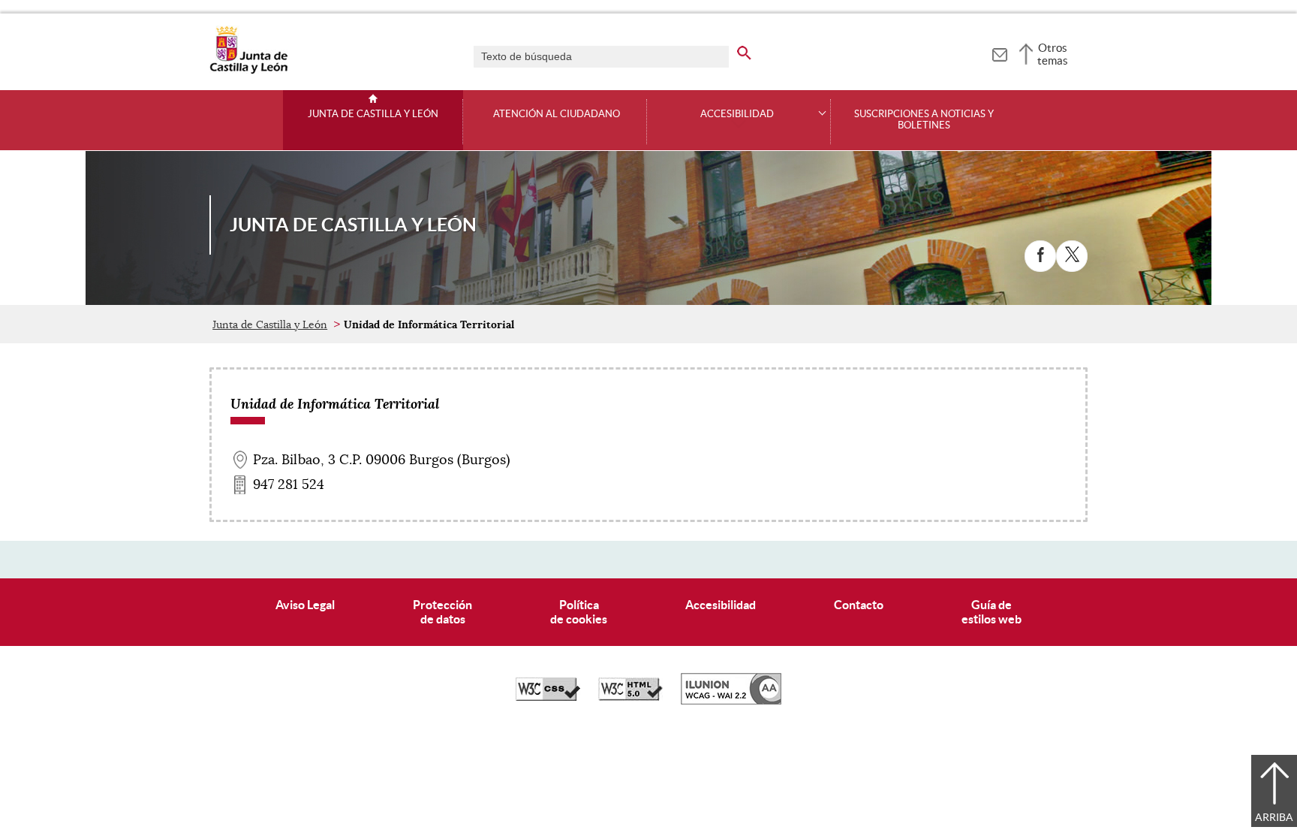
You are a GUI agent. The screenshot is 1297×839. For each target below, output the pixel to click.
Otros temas (1052, 54)
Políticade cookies (578, 612)
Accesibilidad (720, 604)
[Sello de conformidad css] (548, 697)
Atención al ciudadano (556, 114)
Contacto (858, 604)
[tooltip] (999, 52)
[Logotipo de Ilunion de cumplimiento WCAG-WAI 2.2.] (731, 700)
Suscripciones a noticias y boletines (924, 120)
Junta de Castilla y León (373, 114)
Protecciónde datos (442, 612)
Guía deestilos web (991, 612)
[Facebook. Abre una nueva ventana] (1040, 256)
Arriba (1274, 817)
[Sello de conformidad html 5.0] (630, 697)
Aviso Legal (305, 604)
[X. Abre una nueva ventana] (1072, 256)
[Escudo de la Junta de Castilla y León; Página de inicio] (248, 70)
